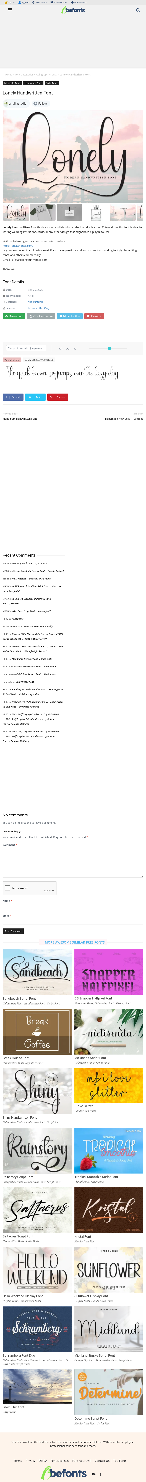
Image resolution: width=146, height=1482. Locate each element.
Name (7, 901)
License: (10, 308)
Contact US (102, 1460)
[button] (138, 11)
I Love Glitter (83, 1106)
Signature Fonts (34, 1063)
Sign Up (23, 2)
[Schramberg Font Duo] (37, 1329)
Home (8, 74)
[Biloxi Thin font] (37, 1386)
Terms (18, 1460)
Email (7, 915)
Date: (9, 289)
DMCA (43, 1460)
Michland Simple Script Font (94, 1355)
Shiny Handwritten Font (20, 1117)
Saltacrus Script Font (18, 1236)
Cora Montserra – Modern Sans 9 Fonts (30, 578)
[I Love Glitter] (108, 1085)
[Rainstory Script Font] (37, 1150)
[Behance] (93, 1474)
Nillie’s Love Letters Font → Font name (35, 666)
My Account (41, 2)
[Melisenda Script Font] (108, 1031)
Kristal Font (82, 1236)
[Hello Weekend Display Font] (37, 1269)
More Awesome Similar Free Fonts (75, 942)
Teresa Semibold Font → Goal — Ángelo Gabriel (38, 571)
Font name (18, 618)
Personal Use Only (39, 308)
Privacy (30, 1460)
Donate (95, 316)
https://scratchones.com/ (18, 245)
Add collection (71, 316)
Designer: (11, 302)
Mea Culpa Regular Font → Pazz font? (32, 658)
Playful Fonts (81, 1181)
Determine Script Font (90, 1418)
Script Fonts (51, 83)
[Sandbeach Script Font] (37, 972)
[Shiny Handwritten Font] (37, 1091)
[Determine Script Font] (108, 1392)
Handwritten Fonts (33, 83)
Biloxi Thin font (13, 1407)
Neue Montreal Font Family (38, 626)
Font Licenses (60, 1460)
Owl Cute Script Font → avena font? (32, 611)
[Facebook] (100, 1474)
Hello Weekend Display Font (23, 1296)
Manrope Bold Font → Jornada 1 (30, 563)
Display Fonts (124, 1003)
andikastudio (35, 302)
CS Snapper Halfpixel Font (93, 998)
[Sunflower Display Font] (108, 1269)
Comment (10, 845)
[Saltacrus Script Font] (37, 1210)
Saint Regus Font (25, 681)
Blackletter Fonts (83, 1003)
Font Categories (24, 74)
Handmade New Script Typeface (124, 418)
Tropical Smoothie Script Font (96, 1177)
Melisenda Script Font (90, 1058)
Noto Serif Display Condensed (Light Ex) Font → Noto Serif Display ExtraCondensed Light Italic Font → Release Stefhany (31, 719)
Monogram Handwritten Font (20, 418)
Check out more (43, 316)
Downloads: (13, 295)
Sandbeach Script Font (19, 998)
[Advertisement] (73, 42)
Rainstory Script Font (18, 1177)
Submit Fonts (80, 2)
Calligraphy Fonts (46, 74)
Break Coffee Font (16, 1058)
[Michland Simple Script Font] (108, 1329)
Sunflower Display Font (91, 1296)
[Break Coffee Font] (37, 1031)
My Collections (60, 2)
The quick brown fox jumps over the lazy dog (62, 373)
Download (16, 316)
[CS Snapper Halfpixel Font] (108, 972)
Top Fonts (120, 1460)
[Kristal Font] (108, 1210)
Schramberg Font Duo (19, 1355)
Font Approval (81, 1460)
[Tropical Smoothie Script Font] (108, 1150)
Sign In (9, 2)
